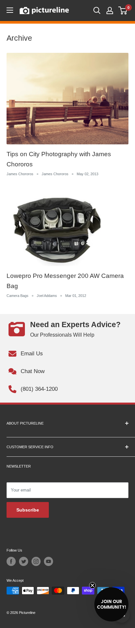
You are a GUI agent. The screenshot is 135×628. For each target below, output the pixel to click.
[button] (111, 604)
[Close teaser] (92, 585)
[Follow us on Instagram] (36, 561)
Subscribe (27, 510)
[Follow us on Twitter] (23, 561)
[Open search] (97, 10)
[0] (123, 10)
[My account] (109, 10)
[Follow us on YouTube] (48, 561)
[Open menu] (10, 10)
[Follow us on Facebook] (11, 561)
